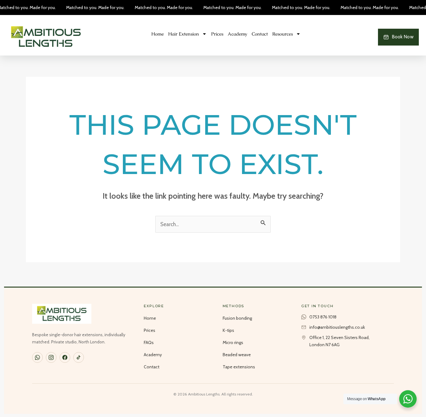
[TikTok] (78, 357)
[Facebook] (65, 357)
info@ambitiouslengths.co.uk (337, 327)
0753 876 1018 (322, 317)
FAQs (149, 342)
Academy (237, 34)
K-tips (228, 330)
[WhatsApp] (37, 357)
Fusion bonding (237, 318)
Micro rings (233, 342)
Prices (217, 34)
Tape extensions (239, 367)
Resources (282, 34)
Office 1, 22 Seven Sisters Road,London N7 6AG (339, 341)
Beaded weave (237, 354)
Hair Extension (183, 34)
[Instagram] (51, 357)
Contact (260, 34)
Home (157, 34)
